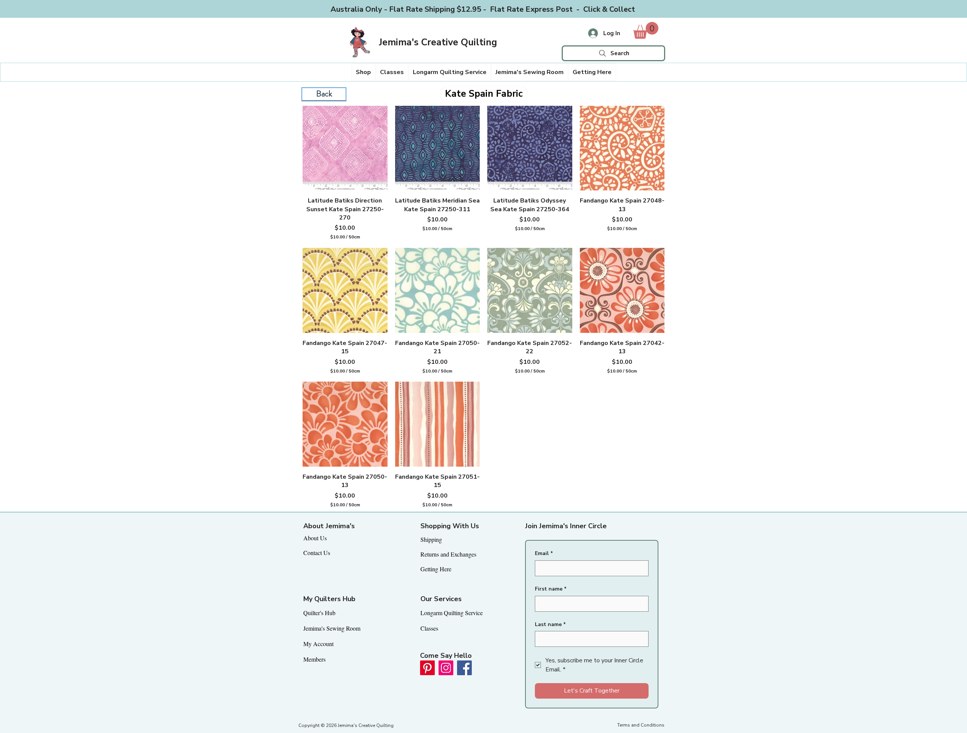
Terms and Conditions (640, 725)
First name (551, 588)
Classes (429, 628)
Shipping (431, 539)
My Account (318, 644)
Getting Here (435, 569)
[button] (363, 72)
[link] (645, 30)
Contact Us (316, 553)
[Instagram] (446, 667)
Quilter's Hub (319, 613)
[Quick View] (345, 148)
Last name (550, 624)
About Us (315, 538)
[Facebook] (464, 667)
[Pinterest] (427, 667)
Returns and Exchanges (448, 554)
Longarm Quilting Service (451, 613)
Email (544, 553)
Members (314, 659)
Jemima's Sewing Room (331, 628)
